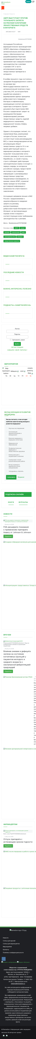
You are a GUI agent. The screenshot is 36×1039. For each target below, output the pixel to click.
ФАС (23, 232)
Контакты (6, 949)
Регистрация (17, 347)
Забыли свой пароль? (17, 350)
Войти (28, 1)
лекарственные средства (12, 241)
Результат (21, 477)
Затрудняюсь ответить (16, 471)
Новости (7, 514)
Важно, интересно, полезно (17, 289)
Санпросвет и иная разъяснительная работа (17, 460)
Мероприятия (7, 946)
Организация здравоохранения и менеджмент (15, 433)
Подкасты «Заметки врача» (17, 305)
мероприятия (11, 364)
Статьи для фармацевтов (11, 943)
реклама (7, 232)
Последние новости (13, 272)
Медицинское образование (13, 444)
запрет (23, 228)
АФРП (16, 228)
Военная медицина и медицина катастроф (16, 439)
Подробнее (8, 536)
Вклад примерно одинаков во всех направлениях (14, 466)
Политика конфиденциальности (13, 952)
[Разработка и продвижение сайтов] (3, 1035)
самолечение (16, 232)
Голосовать (11, 477)
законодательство (10, 236)
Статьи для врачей (9, 941)
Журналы (23, 502)
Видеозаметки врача (13, 256)
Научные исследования (16, 428)
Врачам (7, 635)
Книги (11, 502)
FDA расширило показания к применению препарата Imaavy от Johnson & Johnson (17, 530)
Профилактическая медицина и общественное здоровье (17, 449)
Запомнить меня (18, 340)
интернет (20, 236)
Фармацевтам (10, 824)
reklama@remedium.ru (18, 983)
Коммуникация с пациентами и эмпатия (16, 455)
